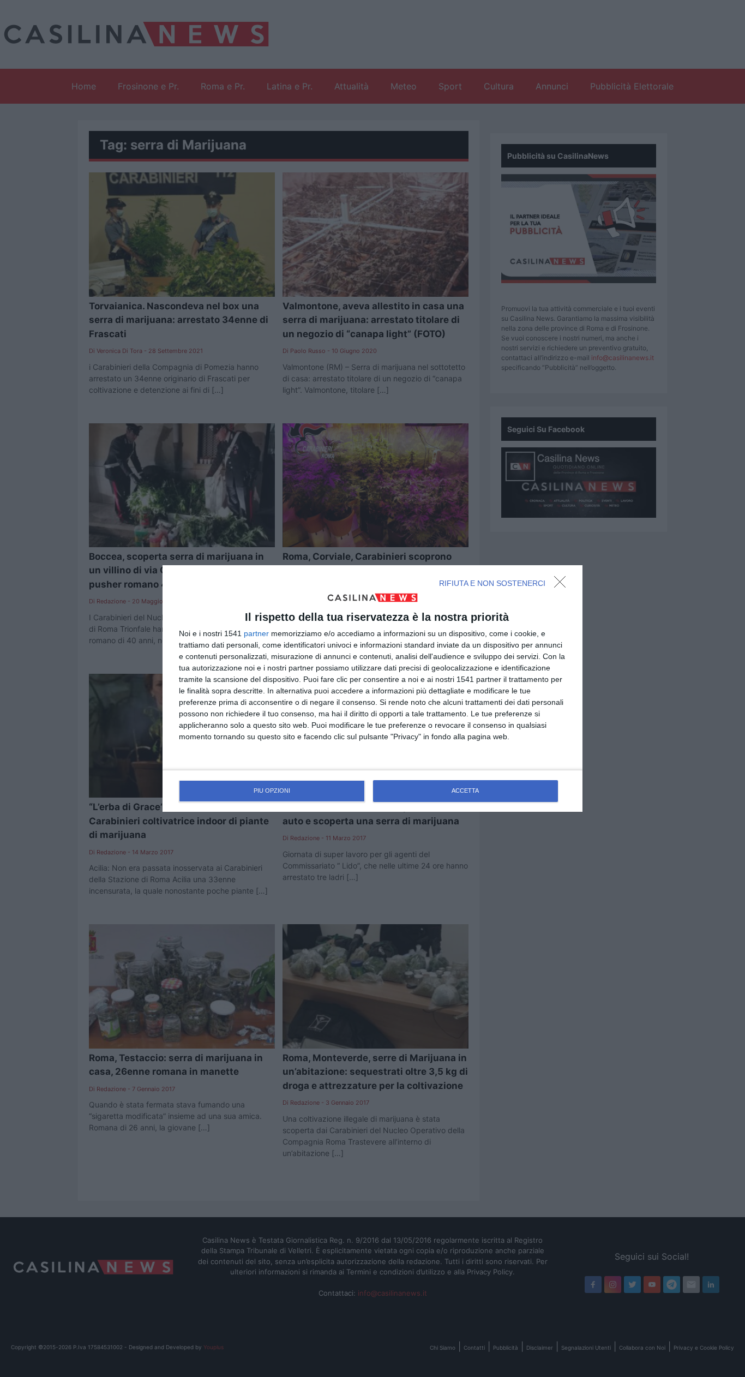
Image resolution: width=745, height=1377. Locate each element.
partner (256, 633)
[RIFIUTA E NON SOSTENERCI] (563, 585)
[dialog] (372, 688)
